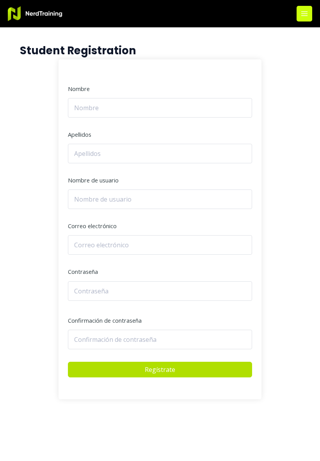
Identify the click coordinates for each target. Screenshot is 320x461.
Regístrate (160, 369)
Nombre (79, 89)
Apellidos (79, 134)
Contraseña (83, 271)
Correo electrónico (92, 226)
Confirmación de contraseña (105, 320)
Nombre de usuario (93, 180)
